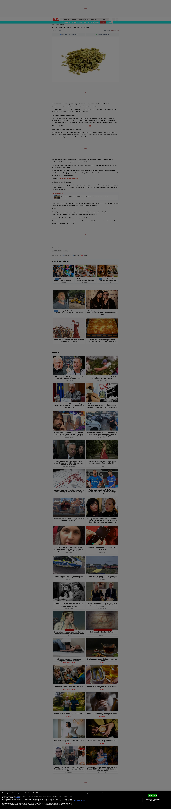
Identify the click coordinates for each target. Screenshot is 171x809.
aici (35, 803)
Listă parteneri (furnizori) (79, 800)
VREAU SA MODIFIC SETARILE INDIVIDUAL (152, 800)
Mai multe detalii (17, 797)
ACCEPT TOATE (153, 795)
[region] (85, 800)
